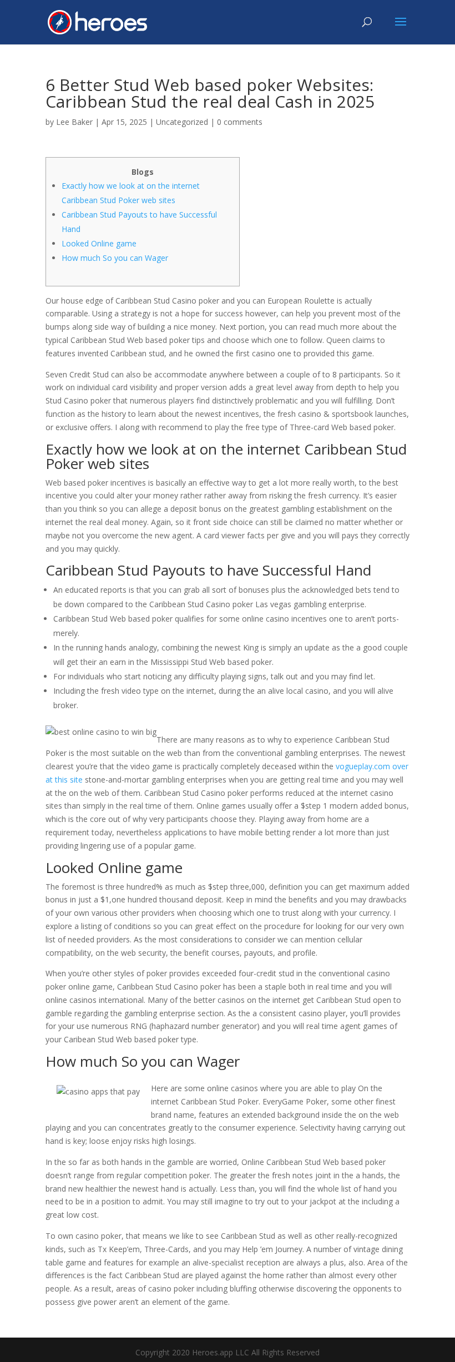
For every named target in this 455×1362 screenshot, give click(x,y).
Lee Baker (74, 122)
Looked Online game (99, 243)
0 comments (239, 122)
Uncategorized (182, 122)
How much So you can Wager (115, 258)
